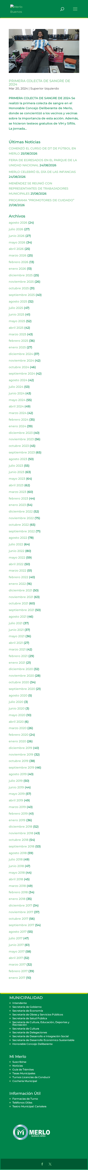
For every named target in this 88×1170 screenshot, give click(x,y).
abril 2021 (16, 643)
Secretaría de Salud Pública (29, 1018)
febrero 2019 (18, 813)
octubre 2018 (18, 840)
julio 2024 (16, 387)
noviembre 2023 (21, 439)
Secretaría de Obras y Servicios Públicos (37, 1014)
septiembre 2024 (22, 373)
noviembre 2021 (21, 597)
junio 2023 (16, 472)
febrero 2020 (18, 735)
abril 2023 (16, 485)
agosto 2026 (18, 222)
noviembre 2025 (21, 282)
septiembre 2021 (21, 610)
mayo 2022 (17, 557)
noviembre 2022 (21, 518)
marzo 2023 (17, 492)
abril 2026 (16, 249)
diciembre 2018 (20, 826)
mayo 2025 (17, 321)
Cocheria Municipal (24, 1081)
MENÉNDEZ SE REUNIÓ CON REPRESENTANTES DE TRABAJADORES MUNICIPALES (38, 188)
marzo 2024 (17, 413)
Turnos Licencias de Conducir (31, 1077)
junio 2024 (17, 393)
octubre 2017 (18, 919)
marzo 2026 (17, 255)
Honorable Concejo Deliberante (32, 1043)
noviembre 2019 (21, 754)
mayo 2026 (17, 242)
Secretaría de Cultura (25, 1028)
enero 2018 (17, 899)
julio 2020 (16, 702)
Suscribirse (19, 1061)
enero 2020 (17, 741)
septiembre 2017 (21, 925)
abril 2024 (16, 406)
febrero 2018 (18, 892)
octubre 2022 (19, 525)
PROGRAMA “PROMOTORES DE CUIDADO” (41, 200)
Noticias (17, 1065)
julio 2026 (16, 229)
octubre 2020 (19, 682)
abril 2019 (16, 800)
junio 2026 (17, 236)
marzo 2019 (17, 807)
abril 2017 (16, 958)
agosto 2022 (18, 538)
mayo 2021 (17, 636)
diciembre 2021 (20, 590)
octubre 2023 (19, 446)
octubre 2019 (18, 761)
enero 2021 (17, 663)
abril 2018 (16, 879)
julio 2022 (16, 544)
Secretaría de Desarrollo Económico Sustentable (43, 1040)
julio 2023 (16, 466)
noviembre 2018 (21, 833)
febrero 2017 (18, 971)
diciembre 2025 (21, 275)
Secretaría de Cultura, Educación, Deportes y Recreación (40, 1023)
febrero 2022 (18, 577)
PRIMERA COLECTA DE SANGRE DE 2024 (39, 82)
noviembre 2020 (21, 676)
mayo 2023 (17, 479)
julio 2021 (15, 623)
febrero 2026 (18, 262)
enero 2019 (17, 820)
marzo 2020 (17, 728)
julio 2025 (16, 308)
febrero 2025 (18, 341)
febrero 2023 (18, 498)
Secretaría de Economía (27, 1010)
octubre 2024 (19, 367)
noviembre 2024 (21, 360)
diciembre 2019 (20, 748)
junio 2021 (16, 630)
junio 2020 (17, 708)
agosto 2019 (18, 774)
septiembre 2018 (21, 846)
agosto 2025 (18, 301)
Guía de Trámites (23, 1069)
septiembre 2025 (22, 295)
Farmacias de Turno (25, 1098)
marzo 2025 (17, 334)
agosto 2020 (18, 695)
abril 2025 (16, 328)
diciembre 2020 (21, 669)
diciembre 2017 (20, 905)
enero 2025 (17, 347)
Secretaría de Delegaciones (29, 1032)
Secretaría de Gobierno (27, 1006)
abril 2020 (16, 722)
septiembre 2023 (22, 452)
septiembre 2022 (22, 531)
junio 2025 (16, 314)
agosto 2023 (18, 459)
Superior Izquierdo (44, 88)
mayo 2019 (17, 794)
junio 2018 (16, 866)
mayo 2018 (17, 873)
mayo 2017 (17, 951)
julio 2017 (15, 938)
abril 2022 (16, 564)
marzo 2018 (17, 886)
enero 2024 (17, 426)
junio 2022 (16, 551)
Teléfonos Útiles (22, 1102)
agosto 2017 (17, 932)
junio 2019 (16, 787)
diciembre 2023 (21, 433)
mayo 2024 (17, 400)
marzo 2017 (17, 964)
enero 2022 (17, 584)
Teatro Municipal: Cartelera (29, 1106)
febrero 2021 (18, 656)
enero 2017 (17, 978)
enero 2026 (17, 269)
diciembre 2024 (21, 354)
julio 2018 (16, 859)
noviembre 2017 (21, 912)
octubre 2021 (18, 603)
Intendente (19, 1003)
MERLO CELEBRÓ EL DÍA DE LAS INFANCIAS (42, 172)
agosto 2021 (17, 616)
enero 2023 (17, 505)
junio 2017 (16, 945)
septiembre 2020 (22, 689)
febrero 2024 (18, 419)
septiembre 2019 (21, 767)
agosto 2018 (18, 853)
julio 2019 (16, 781)
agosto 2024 (18, 380)
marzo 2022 (17, 570)
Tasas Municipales (23, 1073)
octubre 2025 (19, 288)
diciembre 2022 (21, 511)
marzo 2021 (17, 649)
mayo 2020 (17, 715)
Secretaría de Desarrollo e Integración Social (40, 1036)
